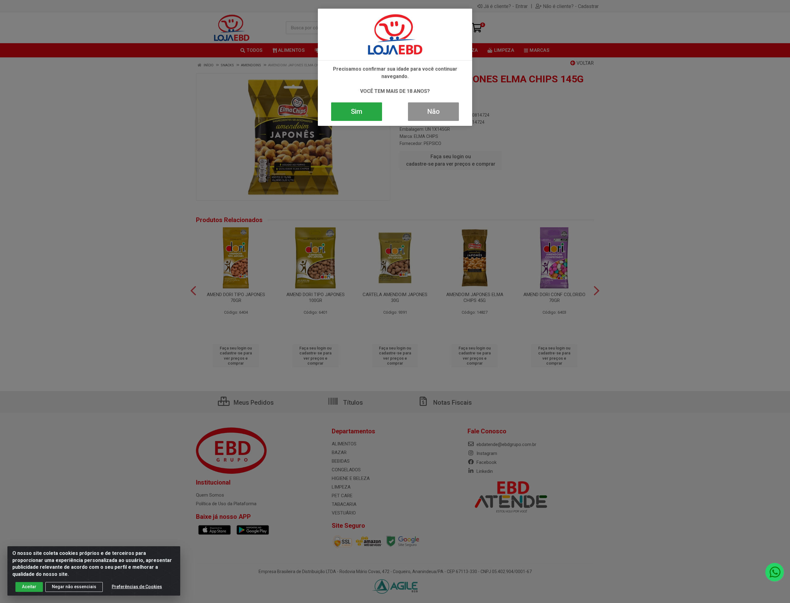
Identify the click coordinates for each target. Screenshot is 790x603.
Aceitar (29, 586)
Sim (356, 111)
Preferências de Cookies (137, 586)
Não (433, 111)
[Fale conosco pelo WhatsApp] (774, 572)
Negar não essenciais (74, 586)
